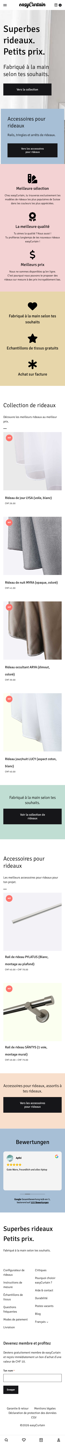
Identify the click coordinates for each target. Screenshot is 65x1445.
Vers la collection (27, 89)
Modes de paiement (15, 1319)
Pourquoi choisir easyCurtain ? (45, 1280)
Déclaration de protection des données (32, 1413)
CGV (33, 1417)
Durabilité (41, 1298)
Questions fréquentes (10, 1309)
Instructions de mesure (12, 1285)
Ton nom (9, 1370)
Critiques (40, 1270)
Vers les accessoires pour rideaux (32, 150)
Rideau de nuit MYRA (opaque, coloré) (31, 582)
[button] (6, 1440)
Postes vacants (44, 1306)
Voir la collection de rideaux (32, 816)
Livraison (9, 1327)
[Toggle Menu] (5, 5)
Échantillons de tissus (13, 1297)
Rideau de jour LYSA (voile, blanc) (28, 498)
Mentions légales (45, 1408)
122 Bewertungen (40, 1202)
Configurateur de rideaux (13, 1272)
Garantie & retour (17, 1408)
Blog (38, 1314)
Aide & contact (44, 1290)
